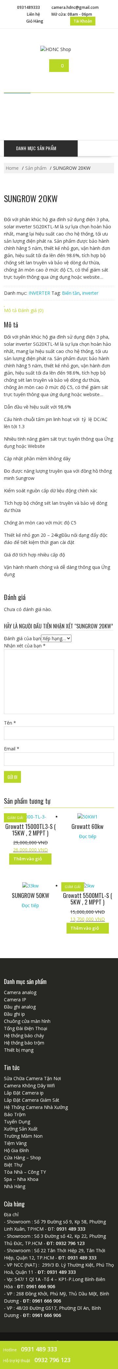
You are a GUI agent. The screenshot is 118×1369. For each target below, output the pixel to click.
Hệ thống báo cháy (24, 1035)
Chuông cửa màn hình (27, 1021)
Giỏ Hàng (34, 21)
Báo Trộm (15, 1114)
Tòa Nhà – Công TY (25, 1172)
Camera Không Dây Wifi (29, 1085)
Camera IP (15, 999)
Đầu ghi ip (14, 1014)
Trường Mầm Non (23, 1136)
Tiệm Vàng (15, 1143)
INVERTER (39, 293)
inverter (90, 293)
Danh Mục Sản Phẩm (36, 148)
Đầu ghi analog (20, 1007)
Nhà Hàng (14, 1186)
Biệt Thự (13, 1165)
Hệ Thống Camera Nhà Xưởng (36, 1107)
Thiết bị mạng (18, 1050)
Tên (10, 723)
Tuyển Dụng (17, 1121)
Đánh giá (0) (31, 310)
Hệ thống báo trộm (24, 1043)
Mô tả (10, 310)
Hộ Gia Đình (16, 1150)
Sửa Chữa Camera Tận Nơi (32, 1078)
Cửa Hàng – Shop (22, 1157)
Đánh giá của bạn (22, 638)
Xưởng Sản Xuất (21, 1129)
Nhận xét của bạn (25, 645)
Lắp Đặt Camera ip (24, 1093)
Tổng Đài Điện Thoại (25, 1028)
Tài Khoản (82, 21)
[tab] (10, 310)
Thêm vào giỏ (27, 859)
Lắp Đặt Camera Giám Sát (31, 1100)
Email (11, 749)
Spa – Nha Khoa (21, 1179)
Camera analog (20, 992)
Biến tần (71, 293)
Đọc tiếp (87, 836)
